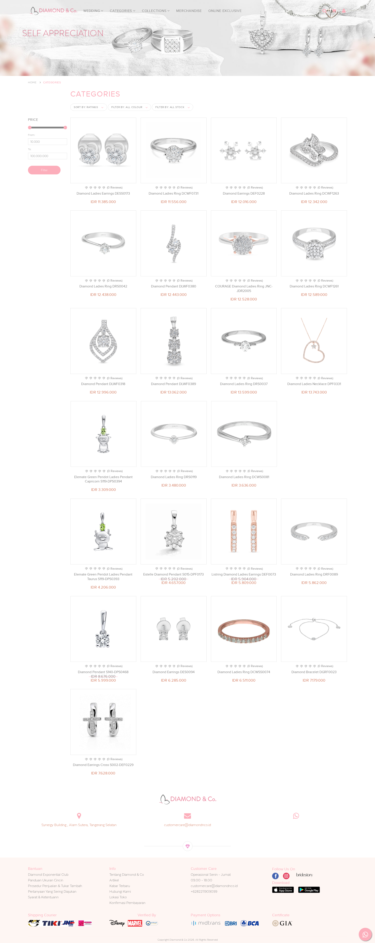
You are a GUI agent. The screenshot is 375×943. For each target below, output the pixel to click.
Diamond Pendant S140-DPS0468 (103, 672)
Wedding (92, 11)
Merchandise (189, 11)
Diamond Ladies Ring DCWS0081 (244, 477)
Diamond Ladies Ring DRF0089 (314, 574)
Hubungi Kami (120, 891)
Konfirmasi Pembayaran (127, 903)
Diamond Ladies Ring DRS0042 (103, 286)
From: (31, 134)
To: (29, 149)
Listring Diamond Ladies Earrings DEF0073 (244, 574)
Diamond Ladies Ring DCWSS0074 (243, 672)
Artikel (114, 880)
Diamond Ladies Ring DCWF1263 (314, 193)
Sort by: (86, 107)
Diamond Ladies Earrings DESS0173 (103, 193)
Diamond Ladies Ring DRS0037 (244, 384)
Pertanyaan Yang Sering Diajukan (52, 891)
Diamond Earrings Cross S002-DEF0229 (103, 765)
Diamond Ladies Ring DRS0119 (174, 477)
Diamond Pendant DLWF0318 (103, 384)
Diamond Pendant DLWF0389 (173, 384)
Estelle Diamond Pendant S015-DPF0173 (173, 574)
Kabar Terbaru (119, 886)
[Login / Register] (343, 11)
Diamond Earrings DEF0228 (244, 193)
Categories (121, 11)
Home (32, 82)
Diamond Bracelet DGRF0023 (314, 672)
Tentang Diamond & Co (126, 874)
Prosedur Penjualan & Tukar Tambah (55, 886)
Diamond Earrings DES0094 (174, 672)
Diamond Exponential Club (48, 874)
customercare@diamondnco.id (187, 825)
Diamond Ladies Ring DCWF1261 (314, 286)
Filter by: (126, 107)
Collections (155, 11)
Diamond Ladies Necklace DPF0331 (314, 384)
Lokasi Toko (118, 897)
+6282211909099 (204, 891)
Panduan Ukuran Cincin (45, 880)
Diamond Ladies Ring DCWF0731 (173, 193)
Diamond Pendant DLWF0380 (173, 286)
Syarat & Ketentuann (43, 897)
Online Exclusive (225, 11)
